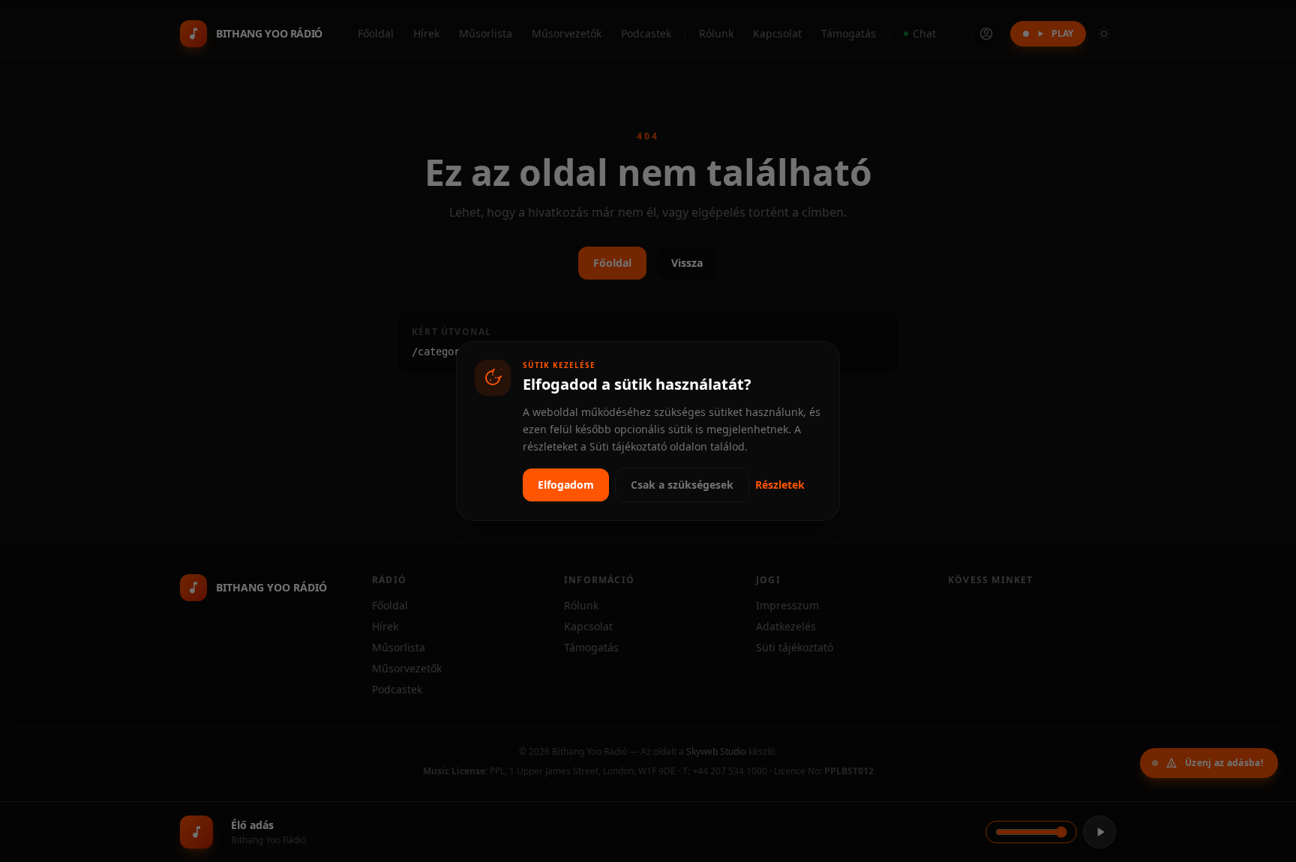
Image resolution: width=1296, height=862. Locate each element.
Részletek (780, 484)
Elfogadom (566, 484)
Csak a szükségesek (682, 484)
